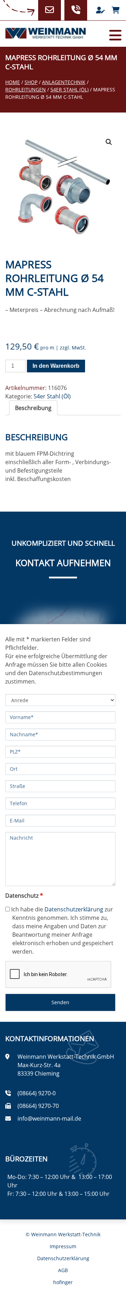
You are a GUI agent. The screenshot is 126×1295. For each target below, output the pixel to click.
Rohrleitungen (25, 89)
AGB (63, 1270)
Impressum (63, 1246)
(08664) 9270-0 (37, 1093)
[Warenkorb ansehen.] (116, 10)
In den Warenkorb (56, 366)
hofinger (63, 1282)
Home (12, 82)
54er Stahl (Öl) (69, 89)
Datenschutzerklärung (73, 909)
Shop (30, 82)
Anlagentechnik (63, 82)
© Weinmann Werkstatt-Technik (63, 1234)
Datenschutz (24, 895)
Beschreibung (33, 408)
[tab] (33, 407)
